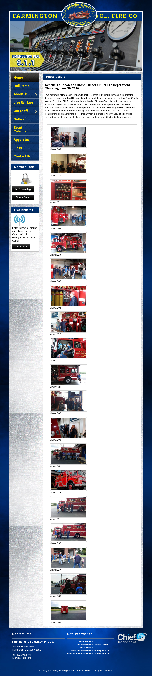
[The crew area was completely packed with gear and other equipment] (68, 427)
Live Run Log (23, 102)
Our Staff (21, 111)
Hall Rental (22, 86)
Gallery (19, 119)
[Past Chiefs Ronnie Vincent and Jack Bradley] (68, 374)
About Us (21, 94)
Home (18, 77)
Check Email (23, 197)
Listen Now (21, 246)
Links (18, 148)
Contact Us (22, 156)
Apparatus (21, 140)
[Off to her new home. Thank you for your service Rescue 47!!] (68, 610)
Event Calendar (21, 129)
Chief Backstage (23, 189)
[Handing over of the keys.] (68, 532)
